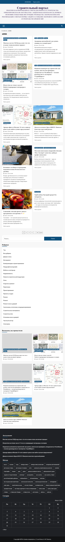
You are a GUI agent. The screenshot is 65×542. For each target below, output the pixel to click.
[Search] (62, 26)
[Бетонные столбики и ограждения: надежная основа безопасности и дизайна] (17, 155)
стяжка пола (26, 492)
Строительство (57, 65)
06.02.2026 (42, 78)
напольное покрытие (27, 481)
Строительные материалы (49, 147)
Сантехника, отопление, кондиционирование (17, 307)
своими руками (8, 488)
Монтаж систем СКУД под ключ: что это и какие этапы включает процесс (16, 44)
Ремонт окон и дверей (10, 304)
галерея (57, 468)
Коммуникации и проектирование (13, 263)
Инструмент (7, 260)
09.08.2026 (11, 47)
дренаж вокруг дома (49, 471)
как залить (39, 474)
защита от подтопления (10, 474)
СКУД (17, 464)
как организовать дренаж (11, 478)
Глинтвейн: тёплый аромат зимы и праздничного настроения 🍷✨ (14, 212)
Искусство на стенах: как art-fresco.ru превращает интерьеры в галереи (14, 87)
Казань (11, 464)
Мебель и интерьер (8, 79)
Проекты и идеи (23, 38)
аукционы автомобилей (52, 464)
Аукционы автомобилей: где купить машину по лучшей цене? (46, 42)
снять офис (42, 488)
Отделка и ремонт (8, 80)
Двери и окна (7, 256)
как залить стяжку (49, 474)
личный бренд (34, 478)
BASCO (5, 464)
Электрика (6, 324)
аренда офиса (24, 464)
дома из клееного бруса (34, 471)
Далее (40, 232)
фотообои (35, 492)
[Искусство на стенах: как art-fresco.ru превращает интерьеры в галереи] (17, 73)
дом (19, 471)
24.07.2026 (42, 45)
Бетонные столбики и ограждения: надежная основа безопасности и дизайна (14, 169)
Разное (5, 40)
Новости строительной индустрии (11, 38)
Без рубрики (40, 38)
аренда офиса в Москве (37, 464)
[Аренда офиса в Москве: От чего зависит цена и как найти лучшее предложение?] (17, 115)
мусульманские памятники (11, 481)
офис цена (6, 485)
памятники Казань (17, 485)
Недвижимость (7, 123)
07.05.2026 (11, 91)
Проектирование (8, 290)
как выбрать (30, 474)
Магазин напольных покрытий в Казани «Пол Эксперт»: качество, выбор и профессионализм (47, 153)
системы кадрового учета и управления (25, 488)
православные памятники (53, 485)
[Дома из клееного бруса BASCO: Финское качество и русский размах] (48, 115)
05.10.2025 (42, 157)
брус (30, 468)
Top (35, 38)
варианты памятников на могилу (43, 468)
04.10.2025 (11, 215)
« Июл (4, 529)
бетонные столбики (21, 468)
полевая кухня (39, 485)
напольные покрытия (41, 481)
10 (37, 232)
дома (24, 471)
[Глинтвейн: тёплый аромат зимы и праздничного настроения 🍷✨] (17, 199)
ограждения (53, 481)
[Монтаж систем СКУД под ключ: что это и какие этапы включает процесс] (17, 343)
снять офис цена (52, 488)
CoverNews (39, 539)
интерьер (21, 474)
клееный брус (24, 478)
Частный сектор (15, 163)
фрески (49, 492)
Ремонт (5, 300)
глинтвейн (7, 471)
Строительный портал (32, 8)
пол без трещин (28, 485)
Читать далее (6, 59)
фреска (43, 492)
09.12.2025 (11, 131)
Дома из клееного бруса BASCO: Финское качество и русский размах (48, 128)
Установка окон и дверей (11, 317)
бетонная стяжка (8, 468)
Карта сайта (36, 2)
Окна (4, 280)
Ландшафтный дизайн (10, 267)
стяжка (6, 492)
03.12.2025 (11, 173)
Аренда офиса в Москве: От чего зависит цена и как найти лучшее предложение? (16, 128)
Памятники (6, 287)
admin (6, 47)
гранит (14, 471)
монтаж (42, 478)
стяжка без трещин (15, 492)
